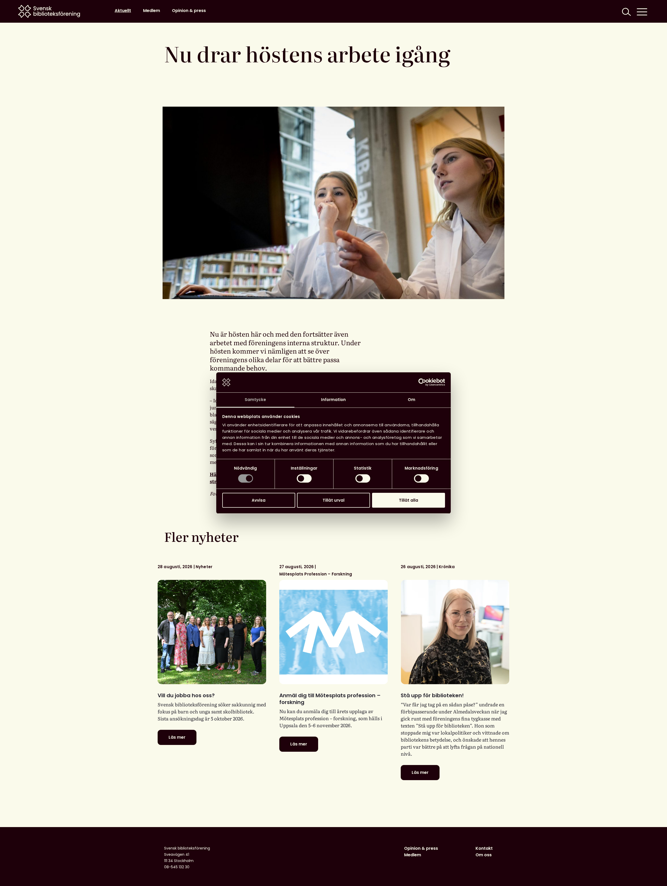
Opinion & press (189, 11)
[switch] (304, 478)
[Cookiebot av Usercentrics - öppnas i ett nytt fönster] (422, 382)
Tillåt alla (408, 500)
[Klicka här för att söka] (626, 11)
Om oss (483, 855)
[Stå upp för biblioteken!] (455, 632)
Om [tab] (411, 399)
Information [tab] (333, 399)
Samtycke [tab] (255, 399)
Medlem (151, 11)
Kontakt (484, 848)
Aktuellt (123, 11)
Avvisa (258, 500)
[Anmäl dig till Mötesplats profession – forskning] (333, 632)
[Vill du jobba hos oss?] (212, 632)
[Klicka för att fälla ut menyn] (642, 11)
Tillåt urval (333, 500)
